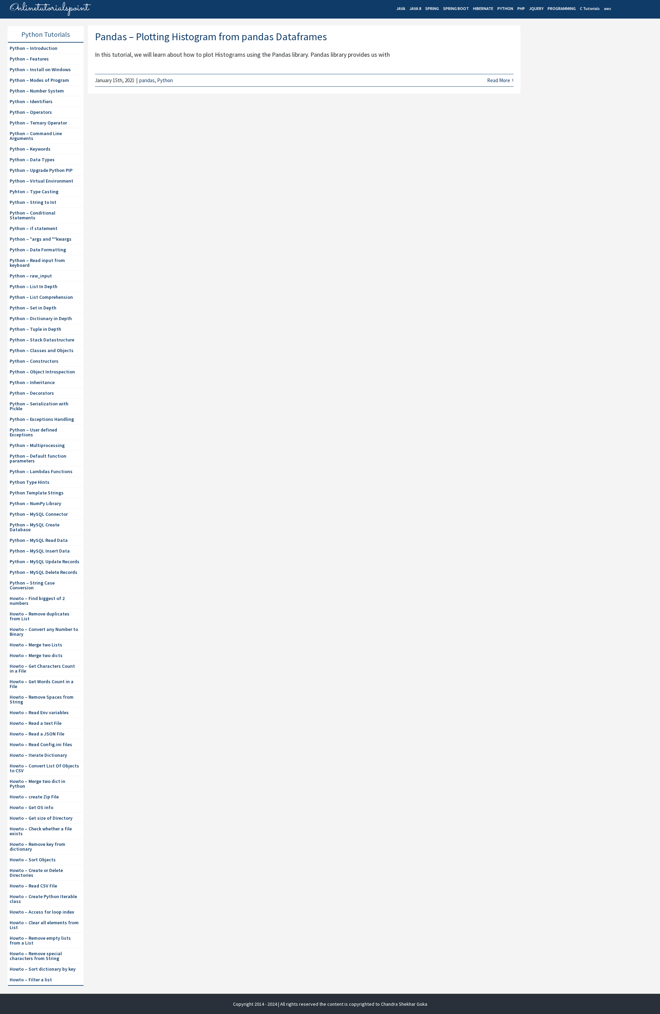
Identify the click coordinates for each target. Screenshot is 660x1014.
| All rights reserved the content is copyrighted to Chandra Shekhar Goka (352, 1004)
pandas (147, 80)
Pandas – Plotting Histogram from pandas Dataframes (211, 36)
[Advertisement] (576, 85)
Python (165, 80)
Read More (498, 80)
